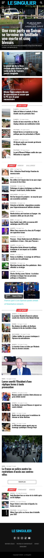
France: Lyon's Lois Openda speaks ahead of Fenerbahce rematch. (14, 285)
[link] (7, 285)
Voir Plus (22, 482)
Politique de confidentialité (24, 544)
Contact (36, 544)
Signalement (23, 547)
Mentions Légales (10, 544)
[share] (19, 284)
